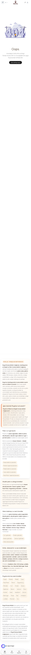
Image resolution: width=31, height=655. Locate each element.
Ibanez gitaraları (7, 538)
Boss (25, 589)
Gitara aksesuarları (8, 542)
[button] (3, 646)
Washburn (17, 592)
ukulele (17, 373)
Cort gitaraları (7, 535)
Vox (18, 599)
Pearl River (6, 582)
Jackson (19, 589)
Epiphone (5, 589)
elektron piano (6, 413)
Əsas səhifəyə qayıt (15, 62)
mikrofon (20, 375)
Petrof (13, 582)
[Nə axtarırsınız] (25, 2)
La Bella (5, 599)
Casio (22, 579)
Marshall (12, 599)
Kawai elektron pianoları (9, 462)
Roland (11, 579)
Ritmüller (5, 586)
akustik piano (14, 413)
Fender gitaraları (17, 535)
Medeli (16, 579)
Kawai (5, 579)
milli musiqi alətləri (11, 415)
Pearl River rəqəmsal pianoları (11, 475)
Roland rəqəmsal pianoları (10, 465)
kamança (10, 373)
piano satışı (22, 411)
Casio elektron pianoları (9, 472)
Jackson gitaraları (19, 538)
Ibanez (23, 586)
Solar (11, 592)
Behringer (6, 595)
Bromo (24, 592)
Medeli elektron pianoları (9, 469)
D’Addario (23, 595)
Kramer (5, 592)
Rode (12, 595)
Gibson (12, 589)
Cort (11, 586)
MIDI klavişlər (9, 375)
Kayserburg (20, 582)
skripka (15, 375)
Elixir (17, 595)
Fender (17, 586)
